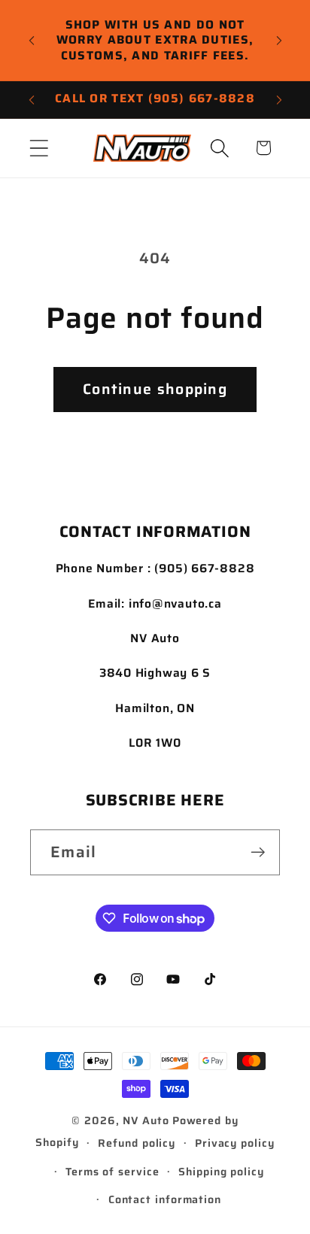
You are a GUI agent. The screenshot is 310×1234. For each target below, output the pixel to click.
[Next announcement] (279, 40)
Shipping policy (221, 1171)
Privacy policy (235, 1143)
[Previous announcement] (31, 40)
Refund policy (136, 1143)
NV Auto (146, 1120)
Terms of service (112, 1171)
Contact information (164, 1199)
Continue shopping (155, 389)
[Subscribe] (257, 852)
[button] (38, 147)
